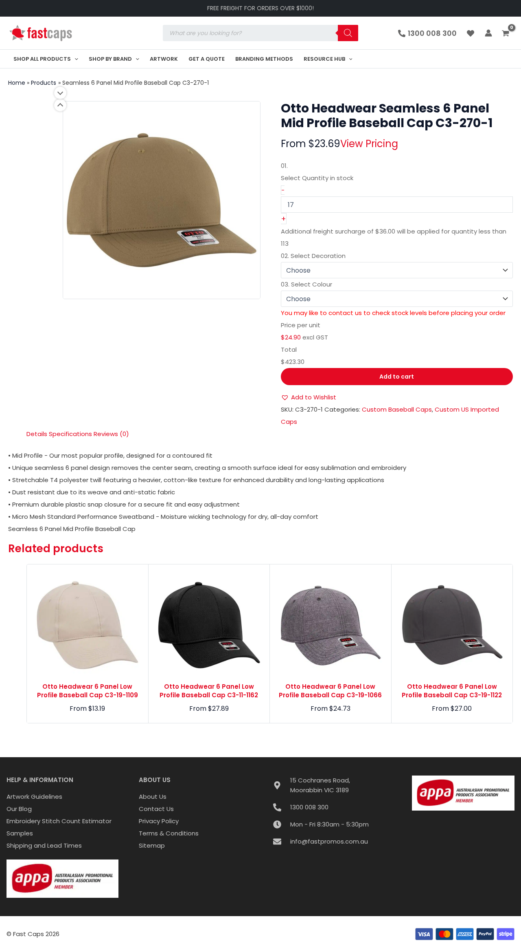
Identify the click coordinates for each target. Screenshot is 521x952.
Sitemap (152, 845)
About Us (152, 796)
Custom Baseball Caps (397, 409)
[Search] (348, 33)
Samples (20, 833)
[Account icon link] (488, 33)
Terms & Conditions (169, 833)
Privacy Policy (159, 821)
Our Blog (19, 808)
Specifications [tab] (70, 434)
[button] (74, 59)
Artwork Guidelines (34, 796)
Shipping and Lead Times (44, 845)
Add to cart (396, 376)
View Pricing (369, 143)
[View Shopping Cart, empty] (506, 33)
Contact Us (156, 808)
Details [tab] (36, 434)
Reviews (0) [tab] (111, 434)
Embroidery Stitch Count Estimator (59, 821)
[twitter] (472, 33)
